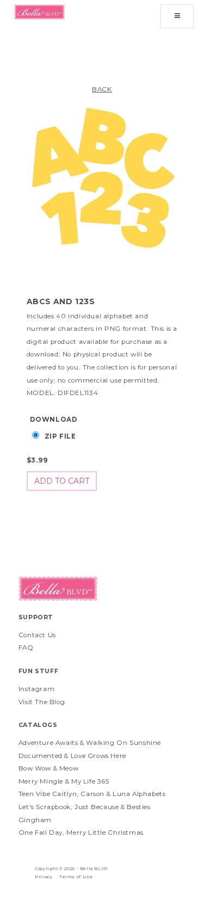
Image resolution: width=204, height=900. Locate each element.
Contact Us (37, 635)
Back (102, 89)
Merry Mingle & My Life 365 (63, 781)
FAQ (26, 647)
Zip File (60, 436)
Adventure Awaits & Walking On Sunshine (89, 743)
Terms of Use (75, 876)
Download (54, 419)
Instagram (36, 689)
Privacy (43, 876)
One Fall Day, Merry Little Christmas (81, 832)
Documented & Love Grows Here (72, 756)
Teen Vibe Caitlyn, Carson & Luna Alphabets (92, 794)
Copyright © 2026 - (57, 868)
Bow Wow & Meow (48, 768)
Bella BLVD (94, 868)
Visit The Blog (41, 702)
